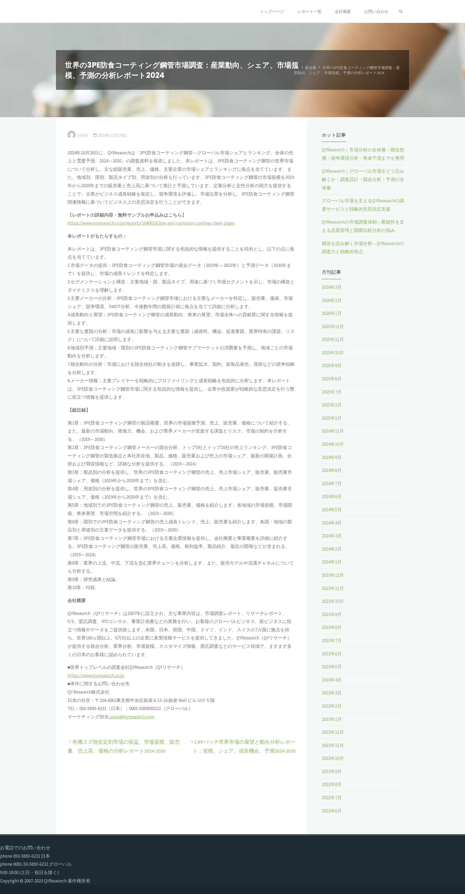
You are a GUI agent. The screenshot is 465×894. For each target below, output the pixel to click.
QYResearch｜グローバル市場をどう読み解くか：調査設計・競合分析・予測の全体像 (363, 179)
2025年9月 (332, 365)
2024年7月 (332, 483)
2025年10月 (333, 353)
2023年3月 (332, 693)
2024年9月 (332, 457)
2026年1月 (332, 313)
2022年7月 (332, 798)
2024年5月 (332, 510)
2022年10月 (333, 758)
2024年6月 (332, 496)
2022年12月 (333, 732)
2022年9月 (332, 771)
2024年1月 (332, 562)
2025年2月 (332, 405)
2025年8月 (332, 379)
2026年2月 (332, 300)
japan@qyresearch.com (132, 717)
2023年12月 (333, 575)
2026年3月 (332, 287)
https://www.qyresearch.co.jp (96, 676)
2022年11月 (333, 745)
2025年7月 (332, 392)
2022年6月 (332, 811)
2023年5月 (332, 667)
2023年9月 (332, 614)
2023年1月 (332, 719)
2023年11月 (333, 588)
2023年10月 (333, 601)
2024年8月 (332, 470)
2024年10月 (333, 444)
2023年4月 (332, 680)
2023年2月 (332, 706)
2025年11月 (333, 339)
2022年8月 (332, 784)
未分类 (310, 67)
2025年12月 (333, 326)
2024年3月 (332, 536)
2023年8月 (332, 627)
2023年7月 (332, 640)
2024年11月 (333, 431)
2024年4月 (332, 523)
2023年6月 (332, 654)
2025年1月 (332, 418)
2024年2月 (332, 549)
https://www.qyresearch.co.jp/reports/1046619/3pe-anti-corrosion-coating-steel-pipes (151, 223)
